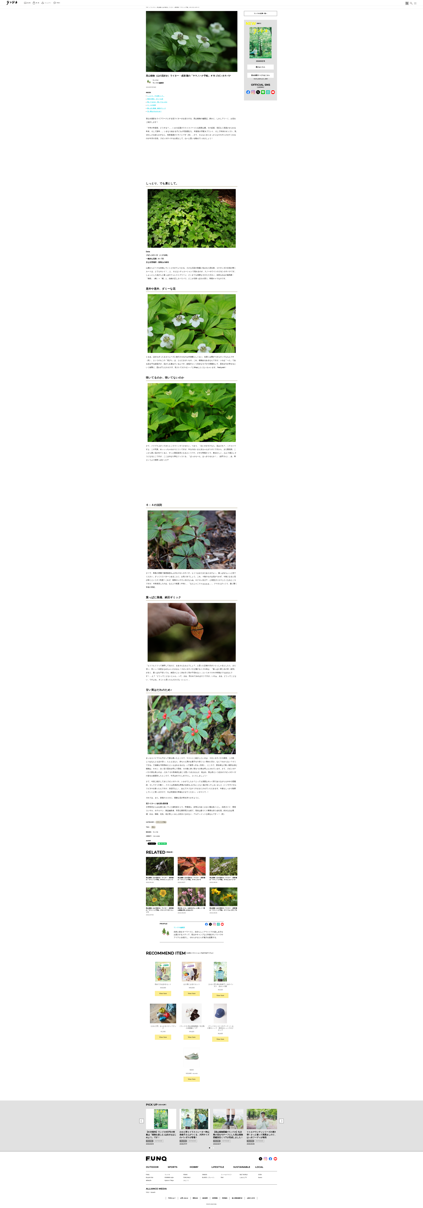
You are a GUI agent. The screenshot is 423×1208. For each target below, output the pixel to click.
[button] (141, 1121)
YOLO (147, 1192)
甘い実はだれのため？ (154, 111)
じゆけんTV (243, 1177)
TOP (147, 7)
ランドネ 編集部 (179, 927)
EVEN (260, 1174)
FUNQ (147, 1174)
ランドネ (152, 7)
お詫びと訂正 (251, 1198)
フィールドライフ (226, 1174)
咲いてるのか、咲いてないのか (157, 102)
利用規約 (224, 1198)
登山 (153, 827)
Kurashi (153, 1192)
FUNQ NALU (186, 1177)
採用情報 (215, 1198)
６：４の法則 (151, 105)
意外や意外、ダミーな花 (155, 99)
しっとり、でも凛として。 (155, 96)
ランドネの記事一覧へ (260, 13)
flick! (222, 1177)
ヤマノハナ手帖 (161, 822)
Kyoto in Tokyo (169, 1180)
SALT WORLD (244, 1174)
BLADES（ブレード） (208, 1177)
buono (260, 1177)
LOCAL (259, 1167)
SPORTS (172, 1167)
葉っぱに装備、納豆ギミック (156, 108)
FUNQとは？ (172, 1198)
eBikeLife (148, 1180)
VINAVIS (204, 1174)
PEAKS (185, 1174)
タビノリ (186, 1180)
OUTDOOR (158, 1141)
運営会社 (195, 1198)
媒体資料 (205, 1198)
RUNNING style (169, 1177)
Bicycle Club (149, 1177)
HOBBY (194, 1167)
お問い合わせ (184, 1198)
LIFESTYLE (218, 1167)
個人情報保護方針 (237, 1198)
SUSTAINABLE (241, 1167)
